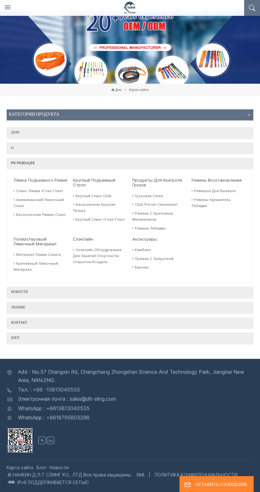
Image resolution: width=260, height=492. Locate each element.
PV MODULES (23, 163)
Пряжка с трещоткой (154, 258)
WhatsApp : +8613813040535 (53, 408)
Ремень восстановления (217, 180)
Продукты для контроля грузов (157, 182)
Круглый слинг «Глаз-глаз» (100, 219)
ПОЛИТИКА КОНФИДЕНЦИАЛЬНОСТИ (196, 474)
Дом (118, 90)
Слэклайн (83, 239)
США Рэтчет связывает (156, 204)
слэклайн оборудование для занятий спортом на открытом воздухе (97, 256)
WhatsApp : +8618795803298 (53, 417)
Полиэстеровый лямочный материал (35, 241)
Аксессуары (144, 239)
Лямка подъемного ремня (40, 180)
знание (18, 307)
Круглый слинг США (93, 196)
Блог (15, 338)
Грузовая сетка (149, 196)
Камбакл (143, 250)
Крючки (141, 267)
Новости (19, 292)
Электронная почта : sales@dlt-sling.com (67, 399)
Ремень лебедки (150, 228)
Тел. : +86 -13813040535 (49, 389)
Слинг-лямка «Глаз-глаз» (39, 191)
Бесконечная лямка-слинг (41, 214)
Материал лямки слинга (38, 254)
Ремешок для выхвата (215, 191)
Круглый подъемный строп (94, 182)
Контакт (19, 323)
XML (140, 474)
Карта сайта (20, 467)
